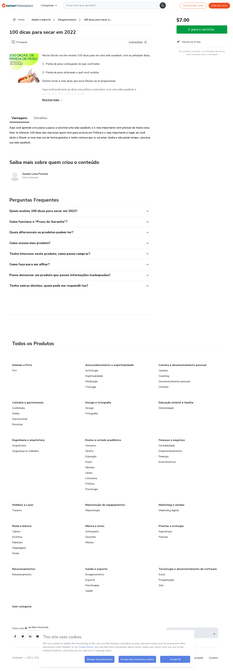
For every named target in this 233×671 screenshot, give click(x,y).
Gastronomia (19, 419)
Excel (162, 574)
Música (89, 542)
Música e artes (94, 526)
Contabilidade (167, 445)
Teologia (90, 387)
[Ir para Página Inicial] (18, 5)
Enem (88, 462)
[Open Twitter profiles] (22, 636)
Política (89, 484)
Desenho (90, 537)
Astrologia (91, 370)
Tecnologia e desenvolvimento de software (188, 569)
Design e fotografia (98, 402)
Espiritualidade (94, 376)
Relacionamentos (23, 569)
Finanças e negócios (172, 440)
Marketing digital (169, 510)
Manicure (17, 542)
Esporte (90, 580)
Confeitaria (18, 408)
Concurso (90, 445)
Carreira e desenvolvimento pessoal (183, 365)
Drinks (16, 413)
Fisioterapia (92, 585)
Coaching (164, 376)
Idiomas (89, 467)
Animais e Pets (22, 365)
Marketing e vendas (171, 505)
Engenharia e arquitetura (28, 440)
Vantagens (19, 118)
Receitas (17, 424)
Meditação (91, 381)
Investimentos (167, 462)
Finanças (164, 456)
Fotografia (91, 413)
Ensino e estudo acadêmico (103, 440)
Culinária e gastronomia (27, 402)
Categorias (47, 5)
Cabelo (16, 531)
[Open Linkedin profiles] (30, 636)
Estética (17, 537)
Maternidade (166, 408)
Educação (91, 456)
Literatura (91, 478)
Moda (15, 553)
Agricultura (165, 531)
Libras (88, 473)
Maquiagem (19, 548)
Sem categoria (21, 606)
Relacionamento (22, 574)
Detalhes (40, 118)
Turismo (17, 510)
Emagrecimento (94, 574)
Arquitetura (19, 445)
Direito (89, 451)
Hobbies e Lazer (22, 505)
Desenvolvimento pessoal (174, 381)
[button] (76, 211)
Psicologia (91, 489)
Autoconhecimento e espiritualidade (109, 365)
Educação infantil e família (176, 402)
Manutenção (92, 510)
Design (89, 408)
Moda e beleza (21, 526)
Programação (166, 580)
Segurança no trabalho (25, 451)
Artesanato (92, 531)
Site (161, 585)
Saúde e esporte (96, 569)
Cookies (213, 658)
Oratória (163, 387)
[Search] (163, 5)
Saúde (89, 591)
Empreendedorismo (170, 451)
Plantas (163, 537)
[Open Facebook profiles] (15, 636)
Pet (14, 370)
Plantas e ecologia (171, 526)
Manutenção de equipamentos (105, 505)
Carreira (163, 370)
